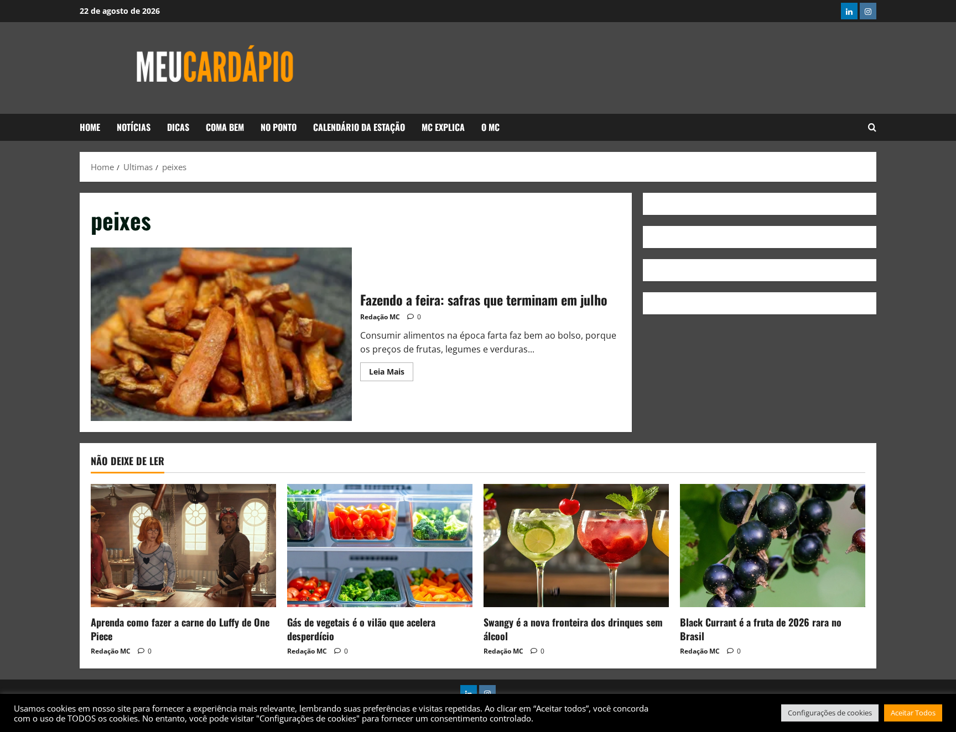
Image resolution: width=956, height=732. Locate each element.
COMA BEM (225, 127)
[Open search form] (872, 127)
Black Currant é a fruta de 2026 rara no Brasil (760, 629)
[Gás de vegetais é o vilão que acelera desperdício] (379, 545)
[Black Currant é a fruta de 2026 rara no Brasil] (772, 545)
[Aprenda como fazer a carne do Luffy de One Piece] (183, 545)
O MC (490, 127)
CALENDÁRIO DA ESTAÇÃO (359, 127)
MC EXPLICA (443, 127)
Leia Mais (391, 369)
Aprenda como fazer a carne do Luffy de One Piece (180, 629)
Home (90, 127)
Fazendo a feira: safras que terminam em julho (221, 334)
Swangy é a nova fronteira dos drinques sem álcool (573, 629)
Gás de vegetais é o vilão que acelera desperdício (361, 629)
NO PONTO (279, 127)
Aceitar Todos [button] (913, 713)
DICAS (178, 127)
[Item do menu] (849, 11)
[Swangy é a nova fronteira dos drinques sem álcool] (576, 545)
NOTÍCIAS (133, 127)
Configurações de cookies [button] (830, 713)
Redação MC (380, 317)
